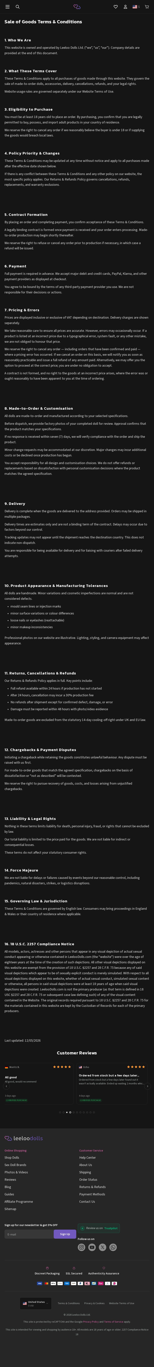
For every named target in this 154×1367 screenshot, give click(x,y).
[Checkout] (77, 1283)
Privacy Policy (91, 1322)
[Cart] (146, 7)
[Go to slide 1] (60, 1112)
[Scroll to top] (146, 1359)
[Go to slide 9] (87, 1112)
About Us (85, 1165)
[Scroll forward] (147, 1086)
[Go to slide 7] (80, 1112)
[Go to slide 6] (77, 1112)
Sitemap (10, 1209)
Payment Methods (92, 1194)
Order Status (88, 1179)
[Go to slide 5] (74, 1112)
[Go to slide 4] (70, 1112)
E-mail (12, 1234)
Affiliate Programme (19, 1201)
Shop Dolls (12, 1157)
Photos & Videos (16, 1172)
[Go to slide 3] (67, 1112)
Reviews (10, 1179)
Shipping (85, 1172)
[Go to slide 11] (94, 1112)
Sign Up (65, 1234)
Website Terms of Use (121, 1303)
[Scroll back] (6, 1086)
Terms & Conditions (69, 1303)
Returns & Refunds (92, 1187)
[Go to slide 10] (90, 1112)
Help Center (87, 1157)
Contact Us (87, 1201)
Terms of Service (113, 1322)
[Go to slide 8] (84, 1112)
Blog (8, 1187)
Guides (9, 1194)
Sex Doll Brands (15, 1165)
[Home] (77, 7)
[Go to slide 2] (63, 1112)
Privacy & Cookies (94, 1303)
